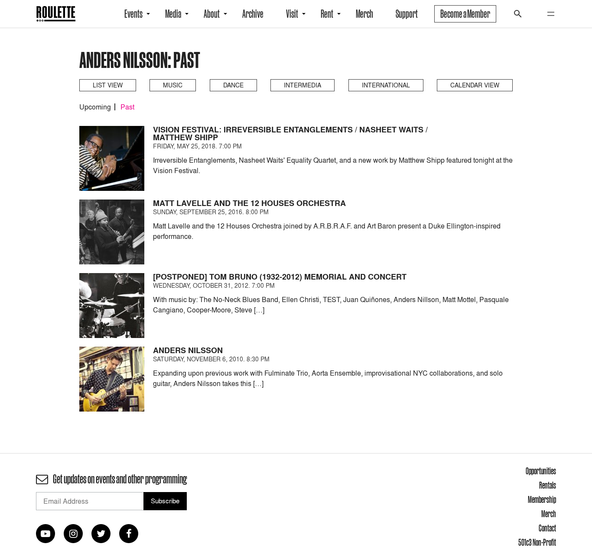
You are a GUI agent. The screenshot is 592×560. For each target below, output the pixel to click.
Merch (364, 13)
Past (127, 106)
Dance (233, 85)
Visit (292, 13)
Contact (547, 528)
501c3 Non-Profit (537, 542)
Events (133, 13)
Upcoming (95, 106)
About (212, 13)
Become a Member (465, 13)
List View (108, 85)
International (386, 85)
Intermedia (302, 85)
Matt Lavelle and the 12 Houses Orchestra (249, 203)
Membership (542, 499)
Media (173, 13)
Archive (252, 13)
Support (407, 13)
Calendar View (474, 85)
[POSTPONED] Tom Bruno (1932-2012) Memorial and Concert (280, 276)
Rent (327, 13)
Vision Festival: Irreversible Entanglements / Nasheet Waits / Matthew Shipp (290, 133)
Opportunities (541, 470)
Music (172, 85)
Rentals (547, 485)
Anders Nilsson (188, 350)
